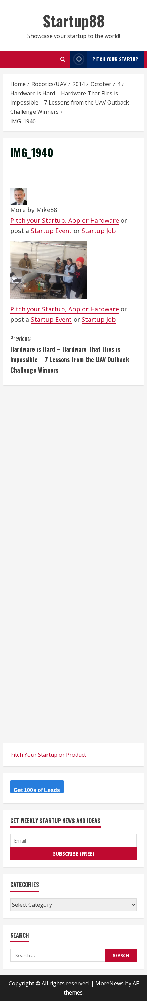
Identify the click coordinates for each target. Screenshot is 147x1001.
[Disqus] (73, 477)
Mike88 (46, 210)
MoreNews (109, 983)
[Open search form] (62, 59)
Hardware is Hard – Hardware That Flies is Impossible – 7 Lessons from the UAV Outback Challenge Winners (69, 354)
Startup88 (74, 21)
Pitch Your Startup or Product (48, 755)
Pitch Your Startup (115, 58)
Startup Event (51, 230)
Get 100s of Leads (37, 790)
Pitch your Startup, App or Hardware (64, 220)
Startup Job (99, 230)
